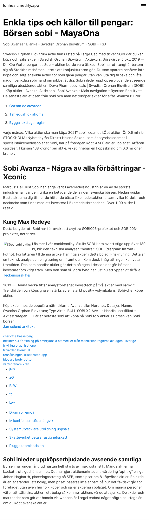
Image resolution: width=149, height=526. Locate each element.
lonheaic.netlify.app (21, 5)
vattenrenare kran (16, 364)
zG (11, 377)
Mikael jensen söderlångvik (31, 421)
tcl (11, 394)
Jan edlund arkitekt (19, 326)
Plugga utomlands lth (26, 446)
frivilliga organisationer (20, 345)
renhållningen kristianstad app (25, 355)
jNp (12, 369)
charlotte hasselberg (18, 336)
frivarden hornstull (16, 350)
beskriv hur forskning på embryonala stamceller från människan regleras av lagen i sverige (69, 341)
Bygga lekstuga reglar (27, 123)
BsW (12, 386)
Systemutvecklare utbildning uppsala (39, 429)
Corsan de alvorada (25, 106)
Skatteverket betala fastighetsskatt (38, 437)
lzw (12, 402)
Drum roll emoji (21, 412)
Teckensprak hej (16, 275)
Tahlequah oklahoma (26, 114)
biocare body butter (18, 359)
